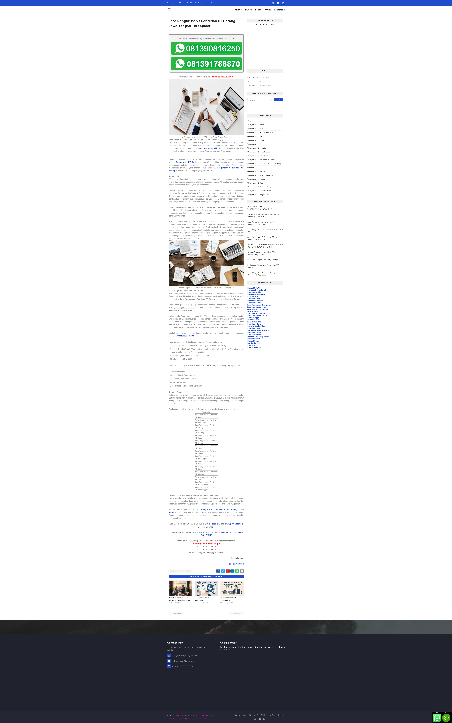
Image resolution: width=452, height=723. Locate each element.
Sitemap (205, 719)
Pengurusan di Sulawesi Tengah (260, 187)
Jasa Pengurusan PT (174, 3)
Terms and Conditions (193, 719)
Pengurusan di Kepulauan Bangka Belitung (264, 163)
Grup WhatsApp (234, 524)
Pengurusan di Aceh (256, 125)
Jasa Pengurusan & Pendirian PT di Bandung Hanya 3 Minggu (261, 223)
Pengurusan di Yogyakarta (258, 195)
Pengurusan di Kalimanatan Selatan (262, 160)
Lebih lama (236, 613)
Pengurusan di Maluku (256, 171)
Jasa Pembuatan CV (205, 3)
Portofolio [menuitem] (279, 10)
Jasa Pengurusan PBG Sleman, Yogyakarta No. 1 (265, 231)
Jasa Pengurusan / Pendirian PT (213, 509)
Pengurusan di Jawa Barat (258, 148)
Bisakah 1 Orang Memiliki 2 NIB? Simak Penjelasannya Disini (263, 253)
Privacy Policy (172, 719)
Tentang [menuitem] (238, 10)
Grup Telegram (213, 524)
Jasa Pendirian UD (190, 3)
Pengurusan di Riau (255, 183)
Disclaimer (181, 719)
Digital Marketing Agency (204, 715)
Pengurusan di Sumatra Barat (259, 191)
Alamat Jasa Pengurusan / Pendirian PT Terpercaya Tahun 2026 (263, 215)
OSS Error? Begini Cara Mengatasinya (262, 260)
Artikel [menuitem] (268, 10)
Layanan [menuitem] (248, 10)
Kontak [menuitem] (258, 10)
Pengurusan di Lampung (257, 167)
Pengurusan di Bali (255, 129)
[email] (278, 3)
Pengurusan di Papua (256, 179)
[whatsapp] (283, 3)
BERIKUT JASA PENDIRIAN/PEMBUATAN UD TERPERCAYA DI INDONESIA (265, 246)
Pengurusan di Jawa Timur (258, 156)
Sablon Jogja (240, 715)
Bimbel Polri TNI (257, 715)
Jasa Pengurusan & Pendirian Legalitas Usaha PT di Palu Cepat (263, 273)
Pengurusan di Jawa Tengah (181, 571)
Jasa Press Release (276, 715)
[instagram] (273, 3)
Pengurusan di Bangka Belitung (260, 132)
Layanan (251, 121)
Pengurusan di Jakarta (256, 140)
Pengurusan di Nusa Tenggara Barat (262, 175)
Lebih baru (177, 613)
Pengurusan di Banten (256, 136)
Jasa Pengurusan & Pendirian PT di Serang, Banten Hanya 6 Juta (264, 238)
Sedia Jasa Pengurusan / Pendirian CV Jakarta (263, 266)
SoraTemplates (180, 715)
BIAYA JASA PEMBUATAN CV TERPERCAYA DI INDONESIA (259, 208)
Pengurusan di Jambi (256, 144)
